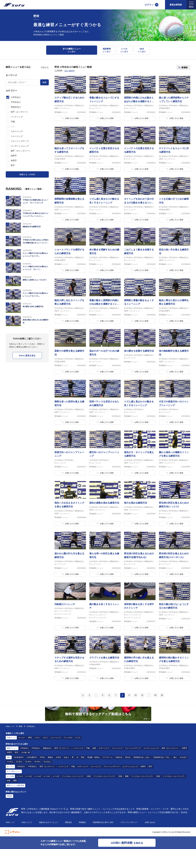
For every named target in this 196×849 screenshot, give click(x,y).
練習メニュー (12, 748)
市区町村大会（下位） (162, 757)
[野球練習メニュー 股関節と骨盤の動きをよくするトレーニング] (140, 301)
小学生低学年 (18, 757)
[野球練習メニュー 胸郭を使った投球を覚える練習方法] (70, 402)
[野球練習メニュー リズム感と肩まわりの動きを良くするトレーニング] (105, 199)
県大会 (127, 757)
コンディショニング (151, 748)
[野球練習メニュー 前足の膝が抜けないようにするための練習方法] (174, 606)
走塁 (94, 748)
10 (136, 695)
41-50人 (37, 762)
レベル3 (38, 776)
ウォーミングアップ (133, 748)
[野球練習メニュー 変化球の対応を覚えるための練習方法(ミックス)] (174, 503)
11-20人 (10, 762)
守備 (88, 748)
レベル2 (29, 776)
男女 (83, 757)
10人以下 (183, 757)
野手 (16, 752)
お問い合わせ (150, 822)
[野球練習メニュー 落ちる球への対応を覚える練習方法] (105, 554)
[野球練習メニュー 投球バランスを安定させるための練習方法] (105, 402)
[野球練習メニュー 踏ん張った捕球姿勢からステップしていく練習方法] (174, 98)
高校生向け (47, 748)
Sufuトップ (10, 726)
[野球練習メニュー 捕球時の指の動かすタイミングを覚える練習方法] (174, 658)
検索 (44, 82)
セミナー (10, 767)
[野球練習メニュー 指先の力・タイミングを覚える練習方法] (140, 453)
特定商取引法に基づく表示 (103, 822)
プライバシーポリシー (129, 822)
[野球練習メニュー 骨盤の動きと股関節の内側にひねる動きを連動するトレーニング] (105, 301)
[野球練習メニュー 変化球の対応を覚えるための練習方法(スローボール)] (174, 554)
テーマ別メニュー (14, 771)
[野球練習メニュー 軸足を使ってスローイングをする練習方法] (70, 149)
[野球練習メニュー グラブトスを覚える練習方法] (105, 658)
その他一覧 (25, 752)
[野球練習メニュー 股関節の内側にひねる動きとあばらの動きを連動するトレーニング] (140, 98)
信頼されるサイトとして (48, 822)
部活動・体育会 (93, 757)
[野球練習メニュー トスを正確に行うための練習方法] (174, 199)
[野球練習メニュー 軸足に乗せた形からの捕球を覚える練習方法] (174, 301)
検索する (27, 174)
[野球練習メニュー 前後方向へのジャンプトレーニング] (70, 453)
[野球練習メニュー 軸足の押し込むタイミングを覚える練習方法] (70, 301)
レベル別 (10, 776)
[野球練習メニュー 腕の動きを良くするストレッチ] (105, 606)
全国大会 (119, 757)
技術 (89, 776)
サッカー (22, 738)
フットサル (68, 738)
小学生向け (24, 748)
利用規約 (82, 822)
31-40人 (28, 762)
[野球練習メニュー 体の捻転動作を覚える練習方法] (174, 351)
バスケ (37, 738)
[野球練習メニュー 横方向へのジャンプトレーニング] (105, 453)
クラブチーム (107, 757)
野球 (20, 726)
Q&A (8, 757)
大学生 (58, 757)
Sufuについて (27, 822)
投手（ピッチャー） (62, 748)
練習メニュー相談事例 (15, 785)
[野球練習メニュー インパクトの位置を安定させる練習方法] (140, 149)
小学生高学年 (32, 757)
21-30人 (19, 762)
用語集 (9, 796)
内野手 (184, 748)
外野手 (9, 752)
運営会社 (68, 822)
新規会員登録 (176, 4)
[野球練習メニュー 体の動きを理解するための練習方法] (105, 250)
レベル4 (47, 776)
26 (162, 695)
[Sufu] (12, 4)
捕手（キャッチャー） (170, 748)
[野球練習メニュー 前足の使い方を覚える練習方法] (174, 250)
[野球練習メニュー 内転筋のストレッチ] (70, 606)
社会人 (66, 757)
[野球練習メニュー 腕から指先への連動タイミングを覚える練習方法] (174, 453)
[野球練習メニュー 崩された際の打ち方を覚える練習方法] (70, 554)
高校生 (50, 757)
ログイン (149, 4)
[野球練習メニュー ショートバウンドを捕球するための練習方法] (70, 250)
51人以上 (47, 762)
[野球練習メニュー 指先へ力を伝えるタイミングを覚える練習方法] (70, 503)
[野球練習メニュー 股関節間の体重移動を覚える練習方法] (70, 199)
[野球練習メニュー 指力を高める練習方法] (140, 503)
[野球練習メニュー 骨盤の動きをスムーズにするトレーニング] (105, 98)
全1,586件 (69, 71)
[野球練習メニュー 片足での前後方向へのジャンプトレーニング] (174, 402)
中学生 (42, 757)
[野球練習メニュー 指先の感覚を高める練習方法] (105, 503)
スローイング (104, 748)
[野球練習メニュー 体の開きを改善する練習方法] (140, 351)
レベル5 (56, 776)
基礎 (126, 776)
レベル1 (20, 776)
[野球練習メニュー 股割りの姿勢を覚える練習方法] (70, 351)
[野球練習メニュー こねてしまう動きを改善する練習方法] (140, 250)
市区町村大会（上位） (142, 757)
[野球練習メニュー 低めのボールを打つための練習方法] (105, 351)
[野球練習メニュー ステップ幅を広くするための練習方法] (70, 98)
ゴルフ (45, 738)
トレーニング (56, 738)
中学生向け (36, 748)
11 (142, 695)
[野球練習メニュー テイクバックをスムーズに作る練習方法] (174, 149)
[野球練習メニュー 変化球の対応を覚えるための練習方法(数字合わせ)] (140, 554)
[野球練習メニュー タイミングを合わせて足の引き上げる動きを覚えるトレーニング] (140, 199)
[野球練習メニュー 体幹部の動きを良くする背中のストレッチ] (140, 606)
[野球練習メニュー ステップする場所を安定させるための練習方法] (70, 658)
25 (155, 695)
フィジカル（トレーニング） (73, 776)
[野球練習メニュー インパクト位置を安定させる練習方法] (105, 149)
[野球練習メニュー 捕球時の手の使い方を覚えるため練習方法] (140, 658)
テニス (77, 738)
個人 (175, 757)
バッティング (78, 748)
